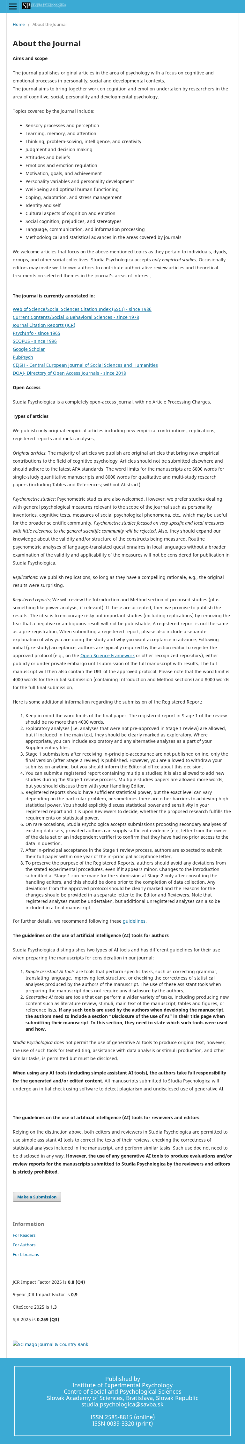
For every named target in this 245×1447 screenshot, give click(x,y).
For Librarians (26, 1254)
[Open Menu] (12, 6)
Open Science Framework (107, 655)
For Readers (24, 1235)
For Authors (24, 1245)
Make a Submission (37, 1197)
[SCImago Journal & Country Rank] (50, 1344)
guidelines (134, 921)
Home (19, 24)
